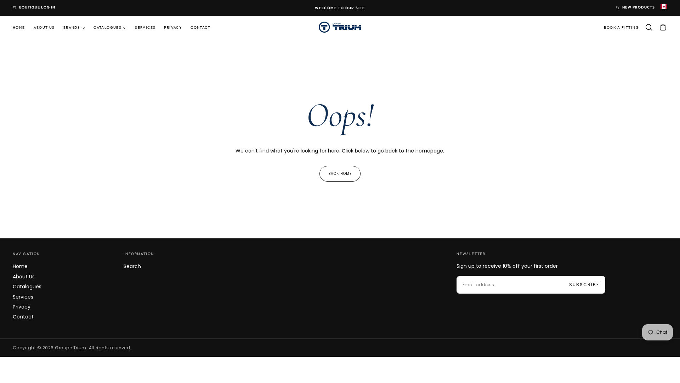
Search (132, 266)
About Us (44, 27)
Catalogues (107, 27)
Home (19, 27)
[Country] (664, 7)
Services (145, 27)
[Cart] (663, 27)
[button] (649, 27)
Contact (200, 27)
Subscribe (584, 285)
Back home (340, 173)
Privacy (173, 27)
